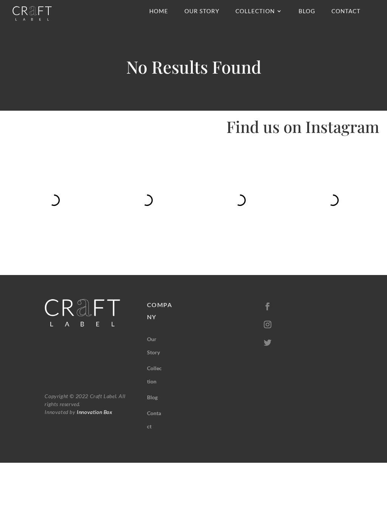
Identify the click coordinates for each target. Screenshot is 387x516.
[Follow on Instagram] (267, 324)
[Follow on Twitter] (267, 342)
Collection (255, 11)
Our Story (201, 11)
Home (158, 11)
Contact (346, 11)
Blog (307, 11)
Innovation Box (94, 412)
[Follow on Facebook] (267, 306)
